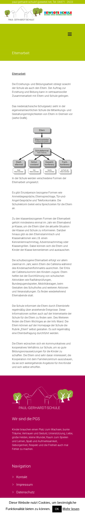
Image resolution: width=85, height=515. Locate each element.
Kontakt (21, 477)
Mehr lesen (71, 509)
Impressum (24, 485)
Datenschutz (25, 492)
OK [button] (57, 509)
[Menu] (69, 34)
